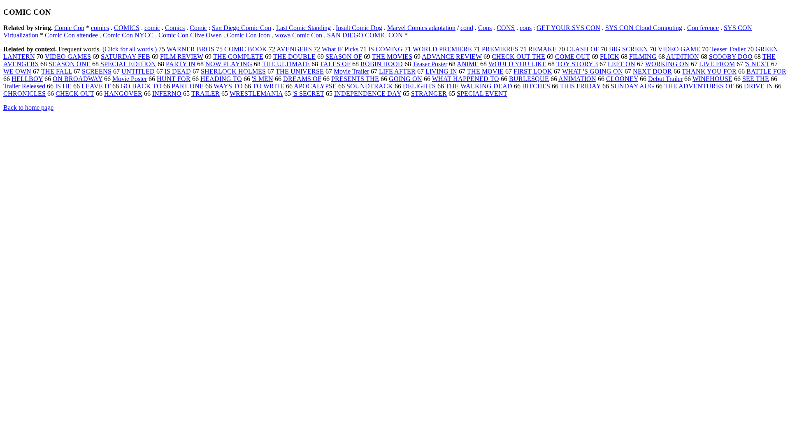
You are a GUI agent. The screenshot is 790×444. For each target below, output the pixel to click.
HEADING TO (221, 78)
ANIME (468, 63)
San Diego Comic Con (241, 27)
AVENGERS (294, 49)
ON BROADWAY (77, 78)
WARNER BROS (190, 49)
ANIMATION (577, 78)
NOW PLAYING (228, 63)
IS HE (63, 86)
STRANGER (429, 93)
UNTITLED (138, 71)
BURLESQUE (529, 78)
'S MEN (262, 78)
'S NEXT (757, 63)
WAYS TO (228, 86)
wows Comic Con (298, 35)
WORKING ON (667, 63)
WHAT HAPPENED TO (465, 78)
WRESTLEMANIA (256, 93)
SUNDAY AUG (632, 86)
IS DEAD (178, 71)
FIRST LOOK (533, 71)
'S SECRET (308, 93)
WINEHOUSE (712, 78)
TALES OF (335, 63)
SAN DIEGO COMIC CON (365, 35)
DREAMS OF (302, 78)
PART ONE (188, 86)
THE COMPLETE (238, 56)
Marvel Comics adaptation (421, 27)
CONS (506, 27)
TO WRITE (268, 86)
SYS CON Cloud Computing (643, 27)
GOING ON (405, 78)
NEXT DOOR (652, 71)
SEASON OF (343, 56)
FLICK (609, 56)
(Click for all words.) (129, 49)
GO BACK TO (141, 86)
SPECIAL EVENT (482, 93)
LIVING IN (441, 71)
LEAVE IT (96, 86)
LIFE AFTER (397, 71)
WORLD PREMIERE (442, 49)
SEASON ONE (70, 63)
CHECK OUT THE (518, 56)
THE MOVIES (392, 56)
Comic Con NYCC (128, 35)
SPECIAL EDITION (128, 63)
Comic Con (69, 27)
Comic (198, 27)
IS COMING (385, 49)
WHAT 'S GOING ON (592, 71)
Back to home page (28, 107)
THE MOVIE (485, 71)
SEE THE (755, 78)
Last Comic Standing (303, 27)
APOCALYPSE (315, 86)
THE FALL (56, 71)
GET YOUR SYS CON (568, 27)
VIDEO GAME (679, 49)
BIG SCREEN (628, 49)
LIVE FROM (717, 63)
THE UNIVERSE (300, 71)
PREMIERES (500, 49)
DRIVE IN (758, 86)
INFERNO (166, 93)
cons (526, 27)
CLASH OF (583, 49)
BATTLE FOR (766, 71)
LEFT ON (621, 63)
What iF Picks (340, 49)
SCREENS (97, 71)
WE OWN (17, 71)
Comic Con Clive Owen (190, 35)
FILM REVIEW (181, 56)
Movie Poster (129, 78)
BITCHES (536, 86)
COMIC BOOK (245, 49)
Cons (485, 27)
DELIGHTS (419, 86)
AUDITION (682, 56)
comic (152, 27)
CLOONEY (622, 78)
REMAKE (542, 49)
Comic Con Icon (248, 35)
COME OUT (572, 56)
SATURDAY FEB (125, 56)
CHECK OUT (75, 93)
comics (100, 27)
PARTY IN (180, 63)
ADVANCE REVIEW (452, 56)
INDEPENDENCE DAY (367, 93)
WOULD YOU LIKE (517, 63)
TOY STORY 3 (577, 63)
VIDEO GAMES (68, 56)
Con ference (703, 27)
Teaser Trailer (728, 49)
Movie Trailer (351, 71)
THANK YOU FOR (709, 71)
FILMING (643, 56)
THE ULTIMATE (286, 63)
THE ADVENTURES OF (699, 86)
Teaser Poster (430, 63)
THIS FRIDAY (580, 86)
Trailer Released (24, 86)
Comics (175, 27)
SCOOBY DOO (731, 56)
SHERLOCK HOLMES (233, 71)
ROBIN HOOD (381, 63)
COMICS (126, 27)
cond (466, 27)
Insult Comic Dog (359, 27)
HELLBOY (27, 78)
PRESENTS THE (355, 78)
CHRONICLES (24, 93)
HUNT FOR (174, 78)
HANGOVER (123, 93)
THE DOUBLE (294, 56)
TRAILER (205, 93)
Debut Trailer (665, 78)
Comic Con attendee (71, 35)
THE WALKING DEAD (479, 86)
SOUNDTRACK (369, 86)
